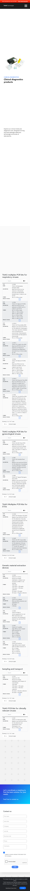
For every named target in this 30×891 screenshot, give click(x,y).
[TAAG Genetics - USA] (8, 6)
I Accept (22, 888)
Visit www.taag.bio (23, 1)
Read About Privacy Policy (11, 888)
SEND (15, 866)
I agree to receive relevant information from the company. (15, 855)
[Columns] (24, 281)
